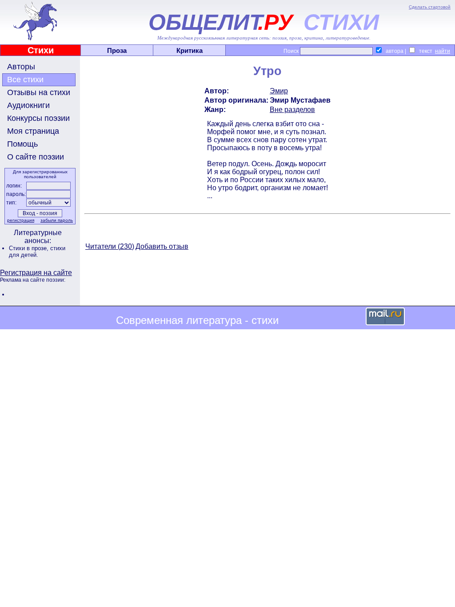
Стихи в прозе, (29, 248)
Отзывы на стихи (38, 92)
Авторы (21, 66)
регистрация (20, 220)
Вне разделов (292, 109)
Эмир (279, 91)
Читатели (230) (109, 246)
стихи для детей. (37, 251)
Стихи (41, 50)
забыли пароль (56, 220)
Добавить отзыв (162, 246)
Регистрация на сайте (36, 272)
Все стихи (25, 79)
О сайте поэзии (35, 156)
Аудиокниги (28, 105)
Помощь (22, 144)
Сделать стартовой (430, 6)
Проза (117, 50)
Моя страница (33, 131)
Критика (189, 50)
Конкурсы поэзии (38, 118)
